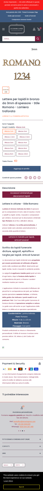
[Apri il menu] (3, 29)
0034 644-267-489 (25, 427)
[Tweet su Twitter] (34, 177)
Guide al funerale (30, 16)
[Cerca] (38, 38)
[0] (38, 29)
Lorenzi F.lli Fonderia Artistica (15, 116)
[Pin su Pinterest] (30, 177)
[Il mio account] (34, 29)
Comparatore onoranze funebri (21, 19)
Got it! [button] (21, 487)
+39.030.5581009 (23, 424)
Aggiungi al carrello (21, 169)
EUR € (18, 465)
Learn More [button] (8, 481)
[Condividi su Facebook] (26, 177)
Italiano (6, 465)
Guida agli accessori (14, 16)
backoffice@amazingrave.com (23, 421)
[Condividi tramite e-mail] (39, 177)
